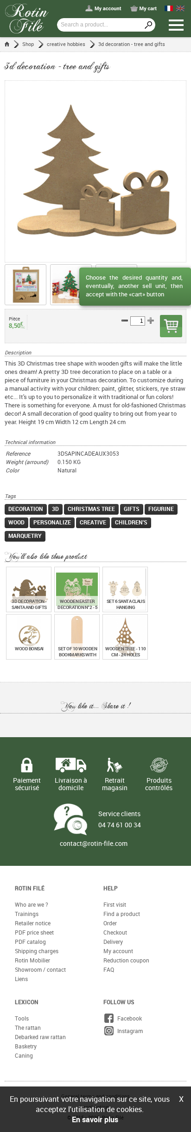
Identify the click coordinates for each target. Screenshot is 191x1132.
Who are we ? (31, 904)
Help (110, 888)
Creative (93, 522)
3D (55, 508)
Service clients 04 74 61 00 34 (119, 819)
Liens (21, 978)
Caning (24, 1055)
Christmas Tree (91, 508)
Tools (22, 1018)
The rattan (28, 1027)
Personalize (52, 522)
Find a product (121, 913)
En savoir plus (95, 1119)
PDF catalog (30, 941)
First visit (114, 904)
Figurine (161, 508)
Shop (28, 43)
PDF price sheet (34, 932)
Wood (16, 522)
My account (118, 951)
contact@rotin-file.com (93, 843)
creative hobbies (66, 43)
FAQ (108, 969)
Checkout (115, 932)
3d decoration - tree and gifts (131, 43)
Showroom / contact (40, 969)
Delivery (113, 941)
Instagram (129, 1030)
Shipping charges (36, 951)
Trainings (26, 913)
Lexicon (26, 1002)
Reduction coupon (126, 960)
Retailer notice (33, 923)
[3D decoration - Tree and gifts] (95, 171)
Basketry (26, 1046)
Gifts (132, 508)
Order (110, 923)
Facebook (128, 1018)
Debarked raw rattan (40, 1036)
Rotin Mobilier (32, 960)
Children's (131, 522)
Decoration (25, 508)
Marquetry (25, 535)
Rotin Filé (30, 888)
